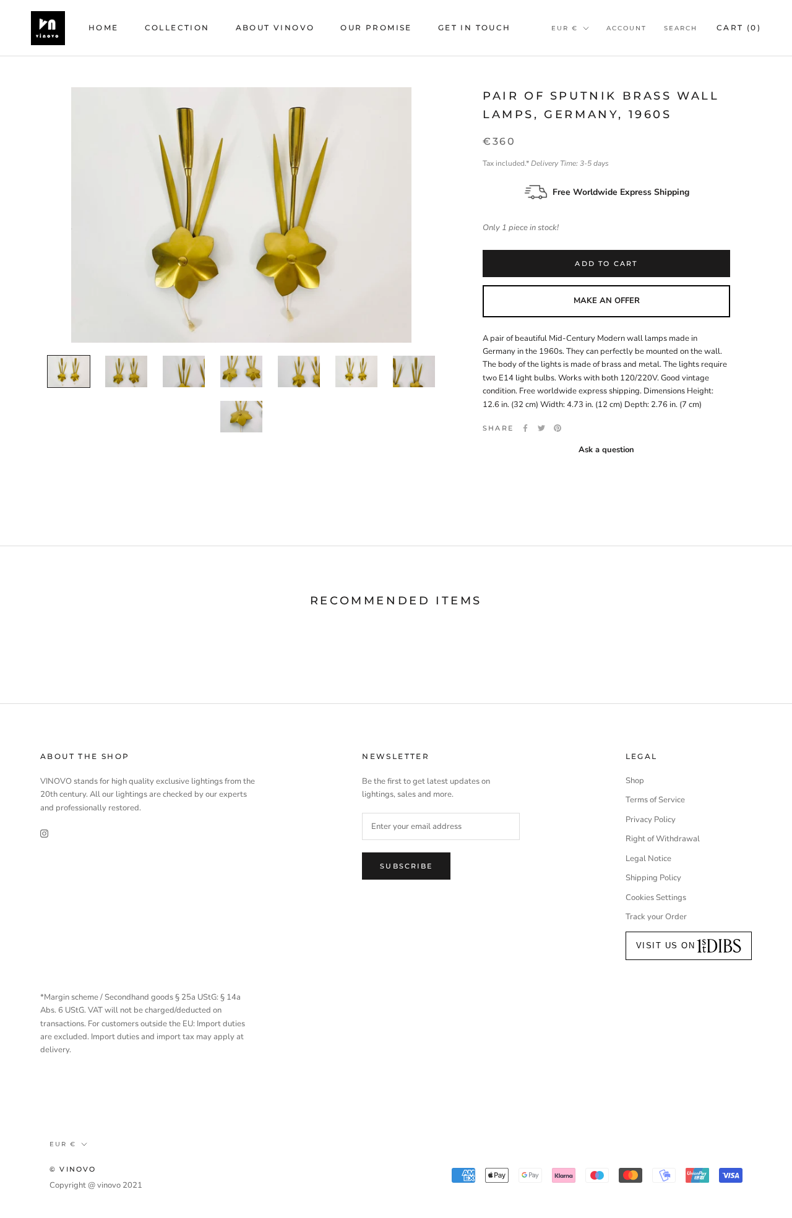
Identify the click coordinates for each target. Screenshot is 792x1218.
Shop (635, 780)
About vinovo (275, 27)
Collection (177, 27)
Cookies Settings (656, 897)
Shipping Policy (653, 877)
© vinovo (73, 1169)
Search (680, 28)
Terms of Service (655, 799)
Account (626, 28)
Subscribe (406, 866)
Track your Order (656, 916)
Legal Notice (648, 858)
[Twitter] (541, 428)
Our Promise (375, 27)
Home (103, 27)
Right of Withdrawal (663, 838)
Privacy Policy (651, 819)
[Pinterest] (557, 428)
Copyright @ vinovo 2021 (96, 1185)
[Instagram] (44, 833)
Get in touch (474, 27)
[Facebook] (525, 428)
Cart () (739, 27)
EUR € (564, 28)
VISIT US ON (665, 945)
